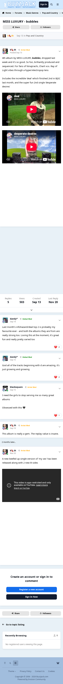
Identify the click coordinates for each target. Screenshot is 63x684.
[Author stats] (59, 51)
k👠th (13, 50)
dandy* (14, 319)
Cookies (51, 671)
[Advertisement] (31, 260)
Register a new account (31, 589)
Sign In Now (31, 596)
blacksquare (16, 387)
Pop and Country (35, 35)
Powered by (32, 679)
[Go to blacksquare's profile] (5, 388)
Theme (11, 671)
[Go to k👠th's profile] (4, 35)
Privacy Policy (25, 671)
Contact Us (39, 671)
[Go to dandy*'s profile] (5, 320)
